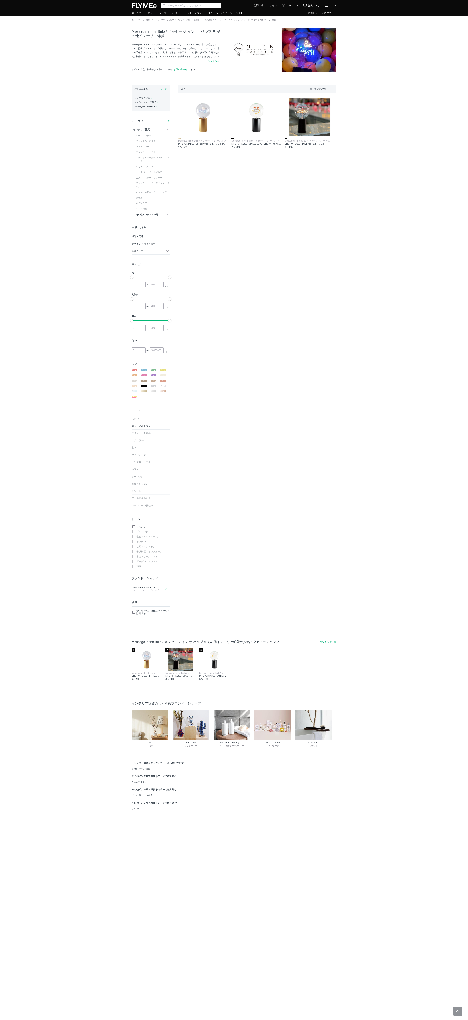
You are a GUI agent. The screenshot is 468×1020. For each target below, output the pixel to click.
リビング (141, 526)
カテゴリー (138, 13)
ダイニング (142, 531)
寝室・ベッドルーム (147, 536)
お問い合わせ (180, 69)
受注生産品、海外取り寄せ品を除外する (153, 612)
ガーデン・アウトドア (148, 561)
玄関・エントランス (147, 546)
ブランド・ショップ (193, 13)
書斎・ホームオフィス (148, 556)
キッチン (141, 541)
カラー (151, 13)
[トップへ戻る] (457, 1011)
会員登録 (258, 5)
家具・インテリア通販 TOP (143, 20)
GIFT (239, 12)
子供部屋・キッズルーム (149, 551)
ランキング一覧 (328, 642)
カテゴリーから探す (166, 20)
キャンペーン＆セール (220, 13)
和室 (138, 566)
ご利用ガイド (329, 13)
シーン (174, 13)
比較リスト (292, 5)
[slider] (131, 277)
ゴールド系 (147, 795)
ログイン (272, 5)
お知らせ (313, 13)
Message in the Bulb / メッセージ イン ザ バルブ (172, 31)
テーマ (163, 13)
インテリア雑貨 (183, 20)
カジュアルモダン (139, 782)
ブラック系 (136, 795)
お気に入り (314, 5)
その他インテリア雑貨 (202, 20)
